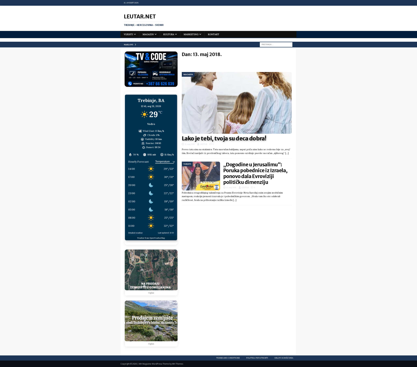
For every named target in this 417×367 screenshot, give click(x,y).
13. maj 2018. (190, 144)
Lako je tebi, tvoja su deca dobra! (224, 138)
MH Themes (177, 363)
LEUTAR (203, 144)
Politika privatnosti (257, 358)
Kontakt (213, 34)
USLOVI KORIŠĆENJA (283, 358)
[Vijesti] (201, 176)
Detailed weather (135, 233)
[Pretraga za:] (276, 44)
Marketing (191, 34)
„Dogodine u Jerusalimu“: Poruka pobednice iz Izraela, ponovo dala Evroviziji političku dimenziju (255, 173)
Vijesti (128, 34)
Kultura (168, 34)
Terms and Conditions (228, 358)
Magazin (148, 34)
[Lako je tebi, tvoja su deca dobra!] (237, 103)
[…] (287, 153)
